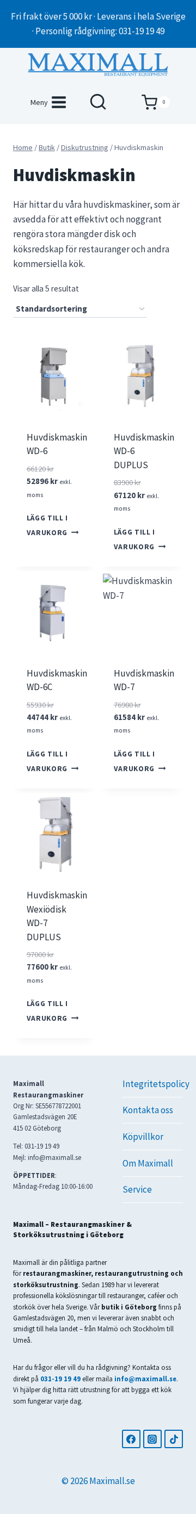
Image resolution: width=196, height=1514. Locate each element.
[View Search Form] (98, 102)
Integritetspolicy (152, 1084)
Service (137, 1189)
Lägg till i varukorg (47, 525)
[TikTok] (173, 1439)
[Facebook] (131, 1439)
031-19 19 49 (60, 1378)
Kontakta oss (147, 1110)
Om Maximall (147, 1163)
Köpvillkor (142, 1137)
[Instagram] (152, 1439)
